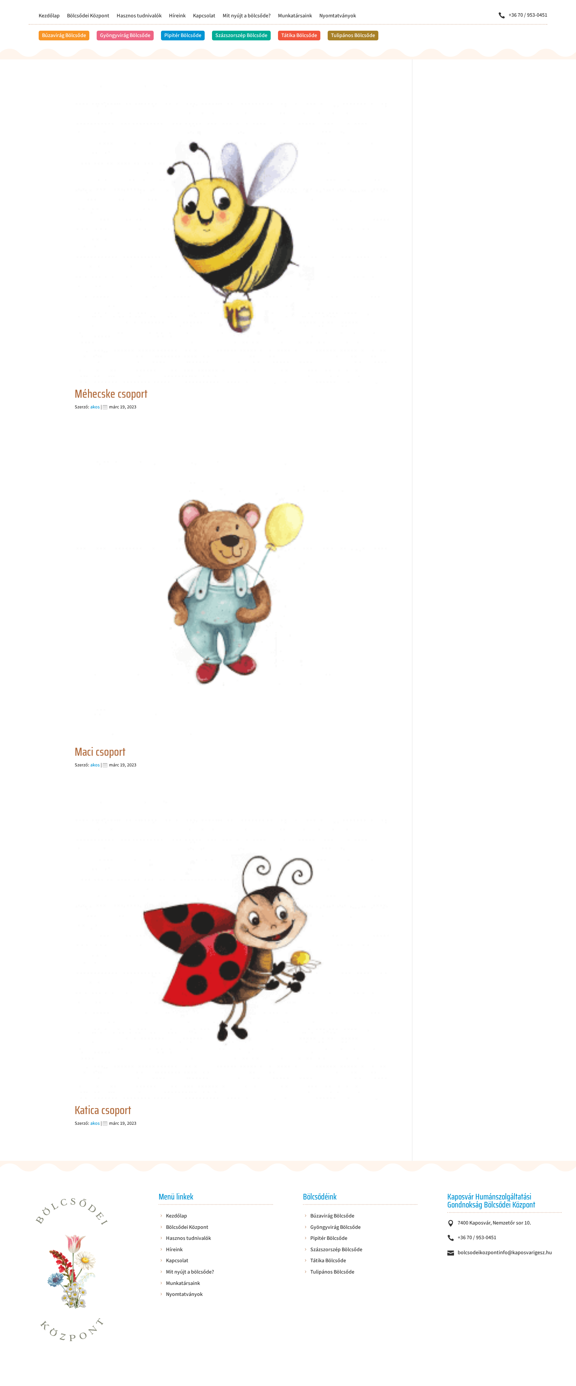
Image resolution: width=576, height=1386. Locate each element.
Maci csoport (100, 752)
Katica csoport (103, 1110)
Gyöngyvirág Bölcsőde (125, 35)
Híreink (177, 16)
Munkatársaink (295, 16)
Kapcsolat (204, 16)
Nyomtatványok (337, 16)
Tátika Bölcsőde (299, 35)
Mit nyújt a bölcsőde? (247, 16)
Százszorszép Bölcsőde (241, 35)
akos (95, 407)
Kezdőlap (49, 16)
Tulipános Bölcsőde (353, 35)
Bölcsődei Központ (88, 16)
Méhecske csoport (111, 394)
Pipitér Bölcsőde (182, 35)
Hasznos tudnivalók (139, 16)
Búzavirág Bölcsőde (64, 35)
